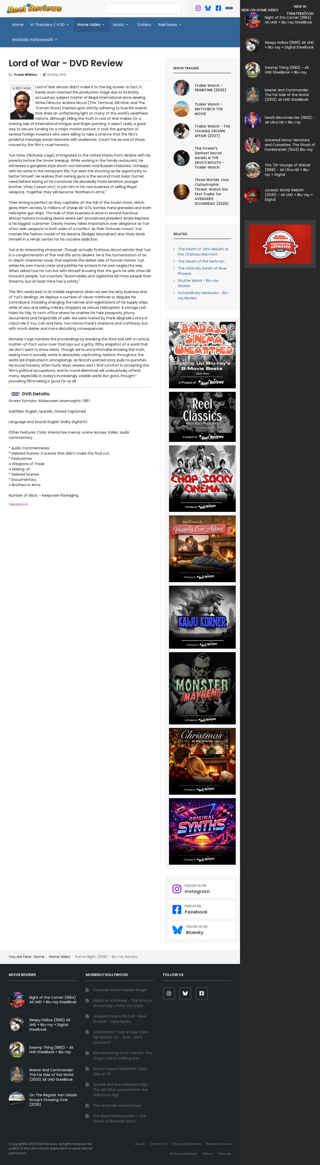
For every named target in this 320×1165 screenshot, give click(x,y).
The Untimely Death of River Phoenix (202, 271)
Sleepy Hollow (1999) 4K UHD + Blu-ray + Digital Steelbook (289, 45)
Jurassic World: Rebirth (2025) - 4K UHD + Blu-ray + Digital (289, 195)
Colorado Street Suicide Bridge (119, 989)
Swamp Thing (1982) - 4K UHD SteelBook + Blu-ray (287, 70)
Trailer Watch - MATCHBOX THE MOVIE (209, 109)
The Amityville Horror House (117, 1105)
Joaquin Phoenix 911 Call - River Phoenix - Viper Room (119, 1019)
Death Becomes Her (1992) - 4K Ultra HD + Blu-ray (290, 120)
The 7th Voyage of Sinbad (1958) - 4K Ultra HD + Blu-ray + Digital (287, 170)
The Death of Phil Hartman (201, 261)
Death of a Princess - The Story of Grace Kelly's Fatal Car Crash (123, 1003)
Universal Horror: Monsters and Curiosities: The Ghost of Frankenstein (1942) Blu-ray (290, 145)
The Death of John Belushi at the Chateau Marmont (203, 252)
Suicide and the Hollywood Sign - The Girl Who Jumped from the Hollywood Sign (121, 1089)
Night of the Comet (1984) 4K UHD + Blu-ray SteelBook (52, 1000)
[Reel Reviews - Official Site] (34, 8)
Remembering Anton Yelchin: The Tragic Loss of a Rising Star (122, 1055)
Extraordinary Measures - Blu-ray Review (204, 295)
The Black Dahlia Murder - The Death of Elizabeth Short (119, 1118)
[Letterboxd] (229, 9)
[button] (50, 24)
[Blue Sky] (208, 9)
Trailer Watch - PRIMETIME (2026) (210, 88)
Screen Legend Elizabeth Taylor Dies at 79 (120, 1071)
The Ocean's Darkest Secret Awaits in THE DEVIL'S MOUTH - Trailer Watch (209, 158)
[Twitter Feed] (198, 9)
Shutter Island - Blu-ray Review (198, 283)
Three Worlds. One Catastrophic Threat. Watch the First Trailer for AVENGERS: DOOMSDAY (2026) (212, 191)
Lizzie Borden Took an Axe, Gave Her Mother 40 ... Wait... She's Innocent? (120, 1037)
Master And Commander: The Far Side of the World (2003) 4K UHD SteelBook (287, 95)
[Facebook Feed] (218, 9)
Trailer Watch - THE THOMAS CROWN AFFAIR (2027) (212, 131)
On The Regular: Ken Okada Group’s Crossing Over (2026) (53, 1099)
